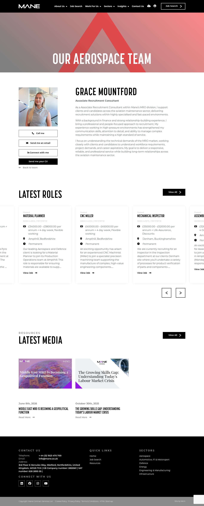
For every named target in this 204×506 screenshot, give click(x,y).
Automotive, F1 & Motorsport (154, 459)
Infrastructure (146, 474)
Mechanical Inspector (150, 216)
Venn (183, 501)
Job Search (76, 6)
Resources (95, 463)
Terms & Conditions (90, 501)
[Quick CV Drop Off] (149, 6)
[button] (166, 293)
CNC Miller (86, 216)
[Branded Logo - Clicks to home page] (29, 6)
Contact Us (138, 6)
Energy (143, 466)
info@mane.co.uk (48, 459)
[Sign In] (155, 6)
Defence (143, 463)
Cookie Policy (61, 501)
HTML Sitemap (106, 501)
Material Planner (34, 216)
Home (93, 456)
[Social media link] (22, 483)
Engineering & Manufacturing (154, 470)
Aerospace (144, 456)
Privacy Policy (74, 501)
